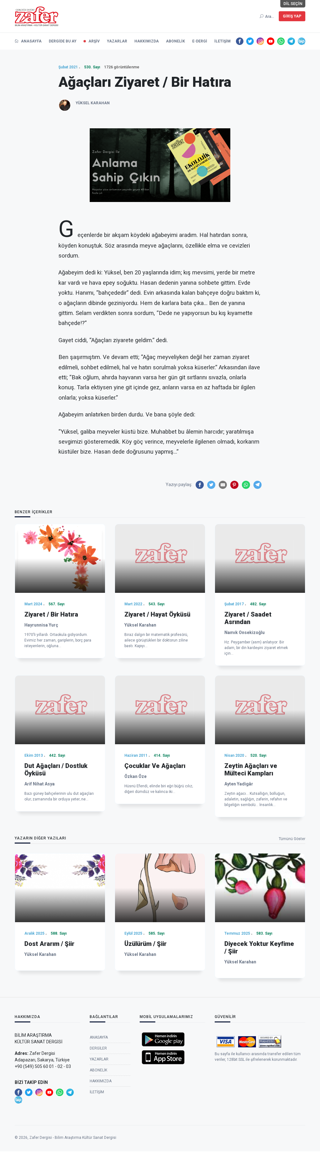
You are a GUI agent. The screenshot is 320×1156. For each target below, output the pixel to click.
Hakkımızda (146, 41)
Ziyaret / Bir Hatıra (51, 614)
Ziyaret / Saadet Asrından (248, 618)
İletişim (222, 41)
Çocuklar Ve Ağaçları (154, 766)
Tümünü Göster (292, 839)
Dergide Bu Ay (63, 41)
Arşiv (94, 41)
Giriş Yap (292, 16)
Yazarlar (117, 41)
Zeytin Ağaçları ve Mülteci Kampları (250, 769)
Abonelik (175, 41)
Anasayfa (31, 41)
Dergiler (98, 1048)
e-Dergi (199, 41)
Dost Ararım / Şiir (49, 943)
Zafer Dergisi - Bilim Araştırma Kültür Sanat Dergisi (72, 1137)
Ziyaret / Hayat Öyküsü (157, 614)
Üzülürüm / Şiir (145, 943)
